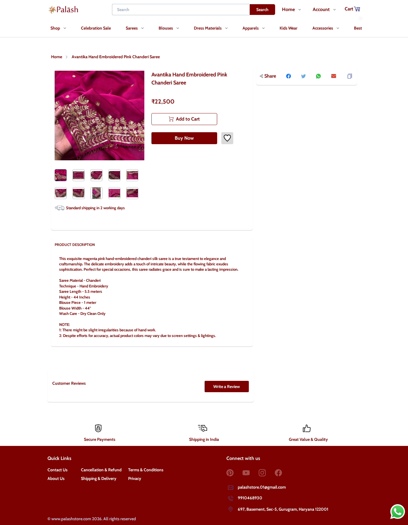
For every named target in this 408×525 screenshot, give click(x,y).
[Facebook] (283, 472)
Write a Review (226, 386)
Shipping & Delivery (98, 478)
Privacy (134, 478)
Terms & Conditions (145, 469)
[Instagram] (267, 472)
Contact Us (57, 469)
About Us (56, 478)
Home (56, 56)
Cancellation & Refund (101, 469)
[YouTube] (251, 472)
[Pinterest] (234, 472)
